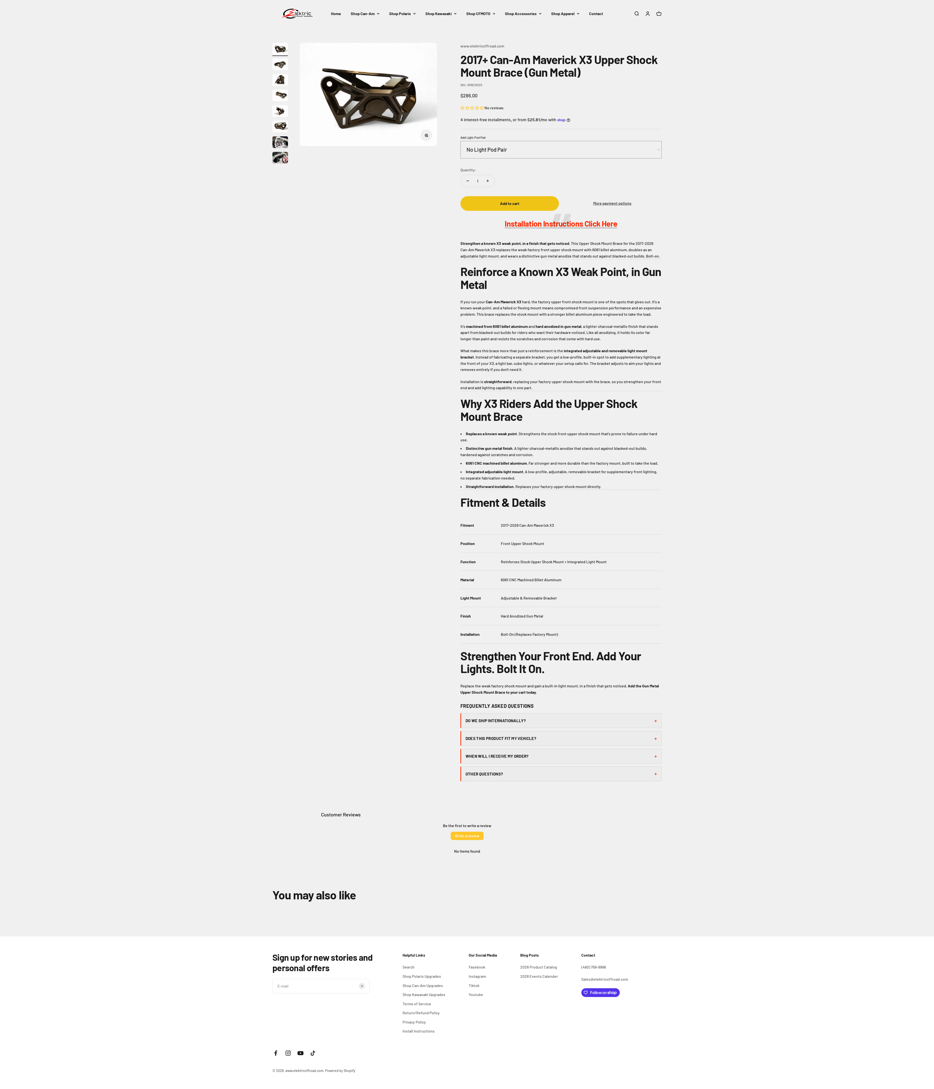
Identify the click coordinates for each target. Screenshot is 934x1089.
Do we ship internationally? (496, 720)
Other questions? (484, 773)
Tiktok (474, 985)
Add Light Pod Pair (473, 137)
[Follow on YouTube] (300, 1053)
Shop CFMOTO (478, 13)
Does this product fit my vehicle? (501, 738)
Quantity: (468, 169)
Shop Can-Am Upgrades (423, 985)
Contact (596, 13)
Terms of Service (417, 1003)
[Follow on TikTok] (313, 1053)
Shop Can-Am (363, 13)
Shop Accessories (521, 13)
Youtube (476, 994)
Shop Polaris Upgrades (422, 976)
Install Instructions (419, 1031)
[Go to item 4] (280, 96)
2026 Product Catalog (538, 967)
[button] (472, 107)
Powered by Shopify (340, 1071)
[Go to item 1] (280, 49)
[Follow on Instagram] (288, 1053)
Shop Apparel (563, 13)
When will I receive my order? (497, 756)
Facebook (477, 967)
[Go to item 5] (280, 111)
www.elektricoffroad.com (482, 46)
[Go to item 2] (280, 65)
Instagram (477, 976)
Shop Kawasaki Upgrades (424, 994)
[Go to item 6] (280, 127)
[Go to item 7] (280, 142)
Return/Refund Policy (421, 1012)
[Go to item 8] (280, 158)
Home (336, 13)
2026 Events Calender (539, 976)
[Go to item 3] (280, 80)
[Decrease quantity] (468, 181)
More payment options (612, 203)
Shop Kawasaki (438, 13)
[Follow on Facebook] (275, 1053)
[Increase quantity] (488, 181)
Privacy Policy (414, 1022)
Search (408, 967)
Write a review (467, 835)
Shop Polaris (400, 13)
